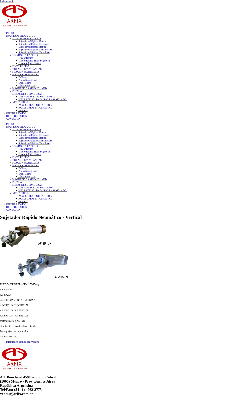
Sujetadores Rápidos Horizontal (33, 44)
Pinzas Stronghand (27, 80)
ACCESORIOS (20, 102)
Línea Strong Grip (27, 85)
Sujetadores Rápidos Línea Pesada (35, 49)
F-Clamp (22, 77)
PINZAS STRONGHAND (25, 74)
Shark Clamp (24, 82)
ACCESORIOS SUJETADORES (35, 105)
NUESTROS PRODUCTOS (20, 35)
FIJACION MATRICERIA (25, 71)
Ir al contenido (7, 1)
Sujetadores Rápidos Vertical (32, 41)
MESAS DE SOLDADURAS (27, 94)
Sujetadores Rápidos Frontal (32, 46)
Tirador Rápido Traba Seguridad (34, 60)
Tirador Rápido (25, 58)
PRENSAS (17, 91)
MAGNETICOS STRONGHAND (29, 88)
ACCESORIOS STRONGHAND (35, 107)
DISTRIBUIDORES (16, 116)
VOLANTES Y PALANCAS (27, 69)
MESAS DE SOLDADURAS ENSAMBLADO (42, 99)
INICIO (10, 33)
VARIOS (23, 110)
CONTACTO (13, 118)
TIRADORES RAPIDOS (25, 55)
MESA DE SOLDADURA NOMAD (37, 96)
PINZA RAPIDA (21, 66)
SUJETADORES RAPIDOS (26, 38)
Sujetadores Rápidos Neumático (34, 52)
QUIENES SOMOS (16, 113)
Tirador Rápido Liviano (29, 63)
